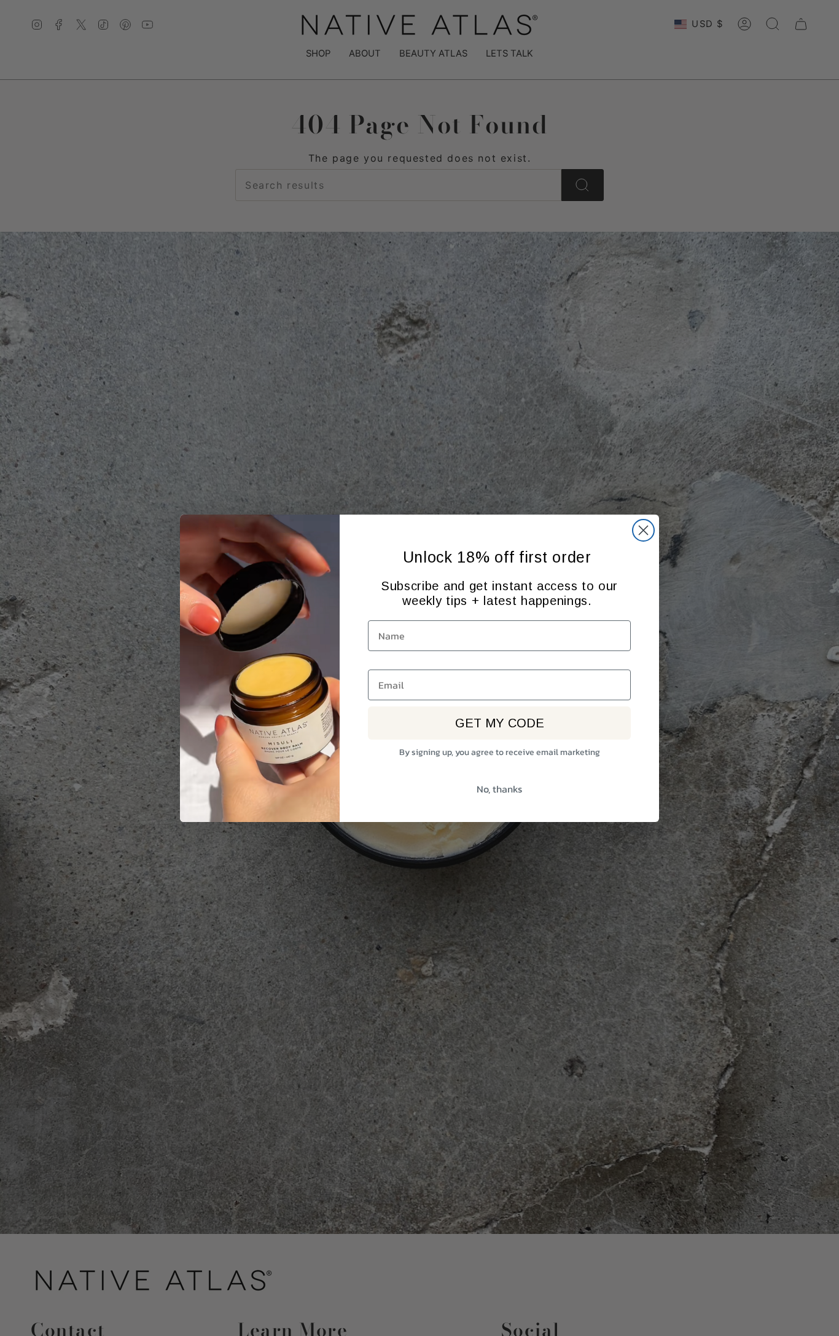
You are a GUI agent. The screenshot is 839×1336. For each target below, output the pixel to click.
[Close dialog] (643, 530)
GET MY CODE (499, 723)
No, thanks (499, 788)
